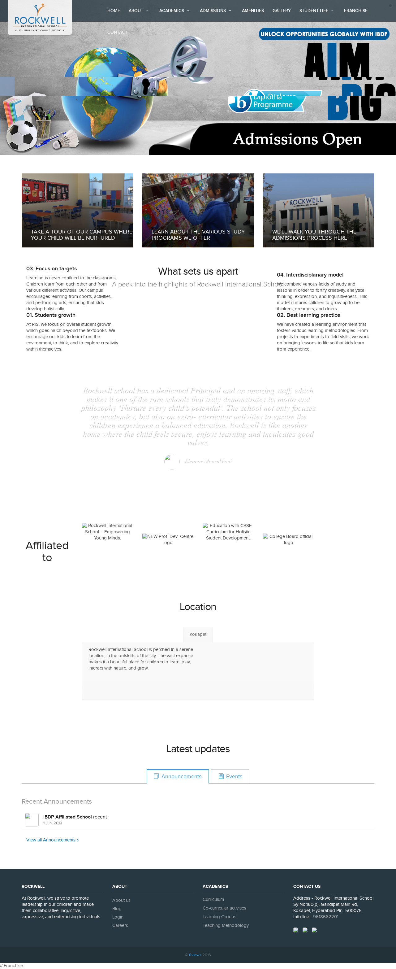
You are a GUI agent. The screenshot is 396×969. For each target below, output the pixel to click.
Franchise (356, 10)
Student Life (314, 10)
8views (195, 955)
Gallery (282, 10)
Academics (172, 10)
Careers (120, 925)
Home (113, 10)
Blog (117, 908)
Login (117, 917)
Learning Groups (219, 916)
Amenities (253, 10)
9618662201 (325, 916)
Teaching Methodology (226, 925)
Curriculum (213, 899)
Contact (117, 32)
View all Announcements (50, 840)
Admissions (213, 10)
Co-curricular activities (224, 908)
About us (121, 900)
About (136, 10)
